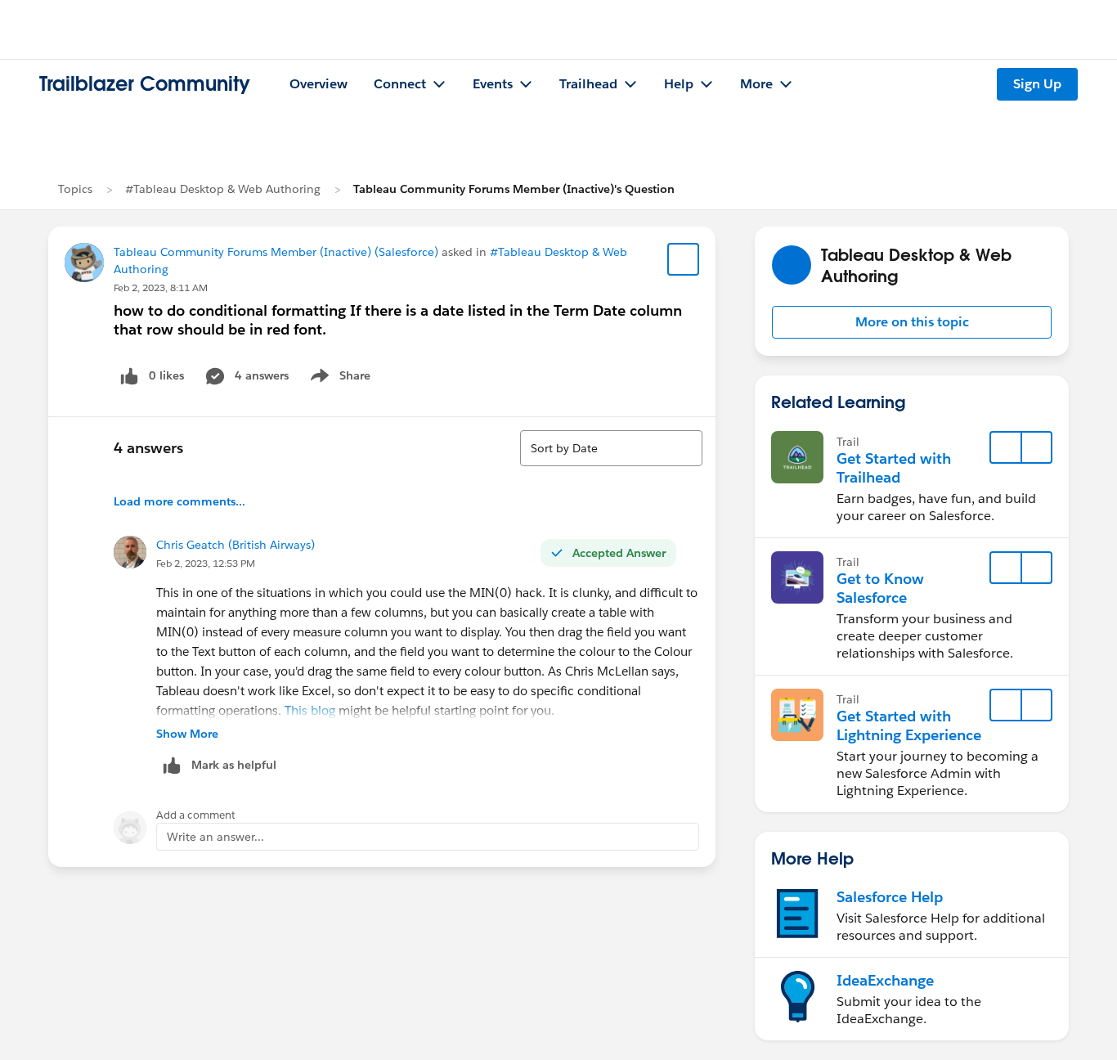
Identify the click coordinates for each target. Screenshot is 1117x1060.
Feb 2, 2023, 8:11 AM (161, 287)
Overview (318, 83)
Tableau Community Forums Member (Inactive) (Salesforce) (276, 252)
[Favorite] (683, 259)
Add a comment (196, 815)
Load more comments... (179, 501)
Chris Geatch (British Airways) (235, 544)
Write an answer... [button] (215, 836)
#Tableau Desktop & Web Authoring (223, 189)
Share (338, 378)
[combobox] (611, 448)
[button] (912, 322)
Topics (75, 189)
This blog (310, 710)
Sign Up (1037, 83)
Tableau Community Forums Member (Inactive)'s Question (514, 189)
